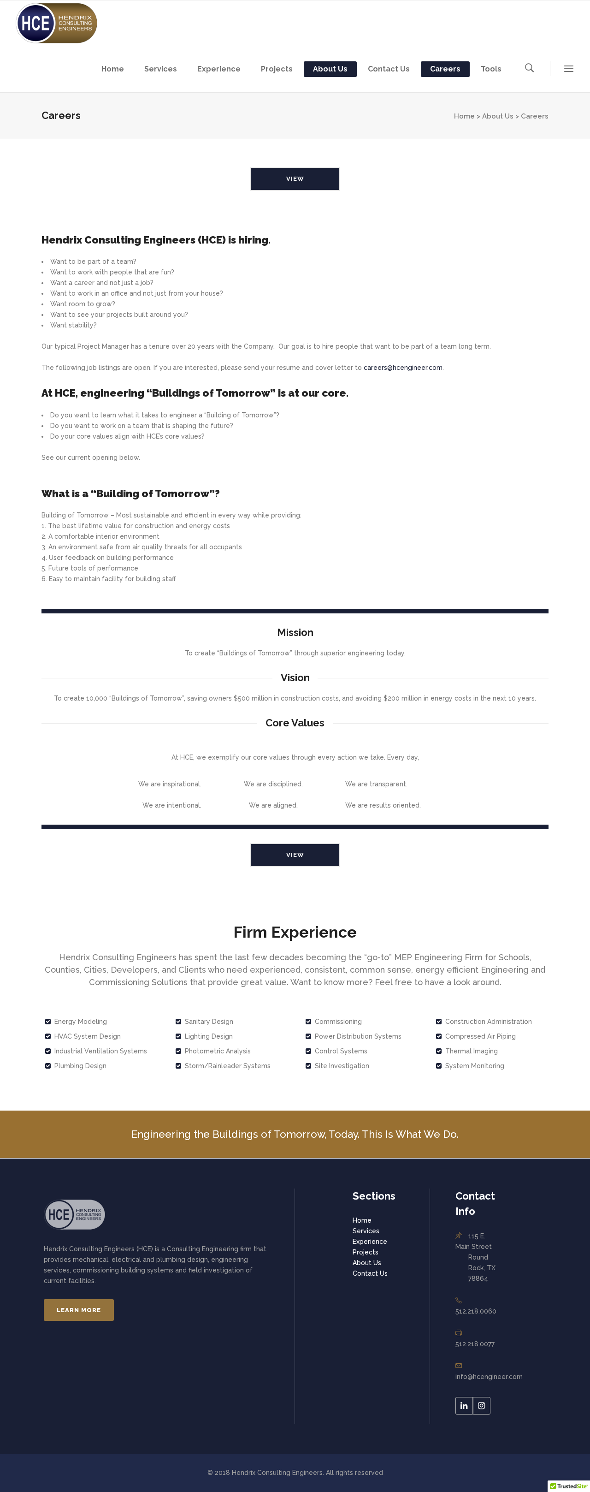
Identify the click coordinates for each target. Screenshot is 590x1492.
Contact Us (370, 1273)
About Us (497, 116)
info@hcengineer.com (489, 1376)
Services (366, 1231)
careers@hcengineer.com (403, 367)
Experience (370, 1241)
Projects (365, 1252)
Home (362, 1220)
